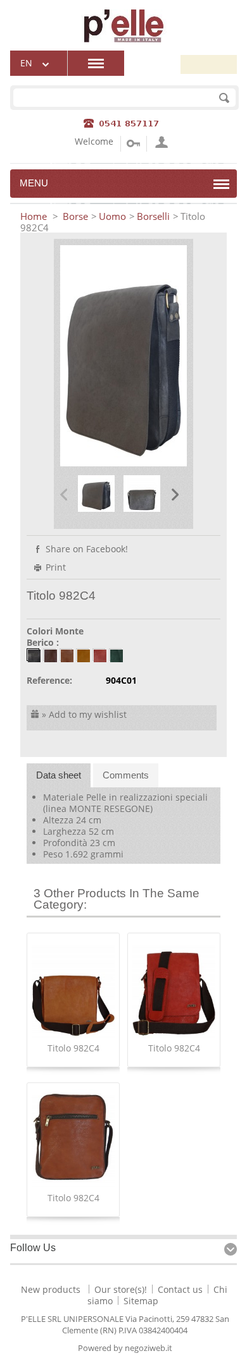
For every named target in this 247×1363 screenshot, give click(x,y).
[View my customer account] (159, 144)
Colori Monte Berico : (55, 637)
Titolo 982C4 (73, 1048)
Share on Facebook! (87, 549)
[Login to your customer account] (133, 144)
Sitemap (141, 1301)
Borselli (153, 216)
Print (56, 567)
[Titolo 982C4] (96, 508)
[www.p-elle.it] (124, 39)
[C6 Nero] (33, 655)
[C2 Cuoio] (82, 655)
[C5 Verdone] (115, 655)
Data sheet (58, 775)
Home (34, 216)
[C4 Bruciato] (66, 655)
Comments (126, 775)
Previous (63, 494)
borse (75, 216)
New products (50, 1289)
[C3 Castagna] (49, 655)
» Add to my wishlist (84, 714)
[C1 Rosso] (99, 655)
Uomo (112, 216)
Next (175, 494)
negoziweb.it (148, 1348)
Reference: (49, 680)
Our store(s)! (120, 1289)
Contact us (180, 1289)
